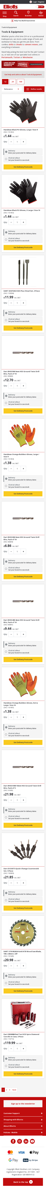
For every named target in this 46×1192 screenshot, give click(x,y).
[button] (5, 14)
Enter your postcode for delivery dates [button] (22, 153)
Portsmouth (7, 57)
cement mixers (31, 44)
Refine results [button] (36, 89)
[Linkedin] (25, 1141)
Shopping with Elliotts (13, 1120)
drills (11, 44)
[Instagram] (19, 1141)
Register (41, 2)
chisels (19, 44)
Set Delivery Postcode (23, 167)
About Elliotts (10, 1126)
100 (20, 81)
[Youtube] (32, 1141)
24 (13, 81)
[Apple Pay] (34, 1152)
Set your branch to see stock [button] (18, 160)
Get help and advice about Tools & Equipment (23, 74)
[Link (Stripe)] (30, 1160)
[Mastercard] (10, 1152)
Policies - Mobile (10, 1133)
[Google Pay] (13, 1160)
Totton (16, 57)
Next (14, 1090)
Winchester (28, 57)
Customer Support (12, 1113)
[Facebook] (13, 1141)
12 (5, 81)
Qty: (5, 141)
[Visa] (21, 1152)
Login (35, 2)
